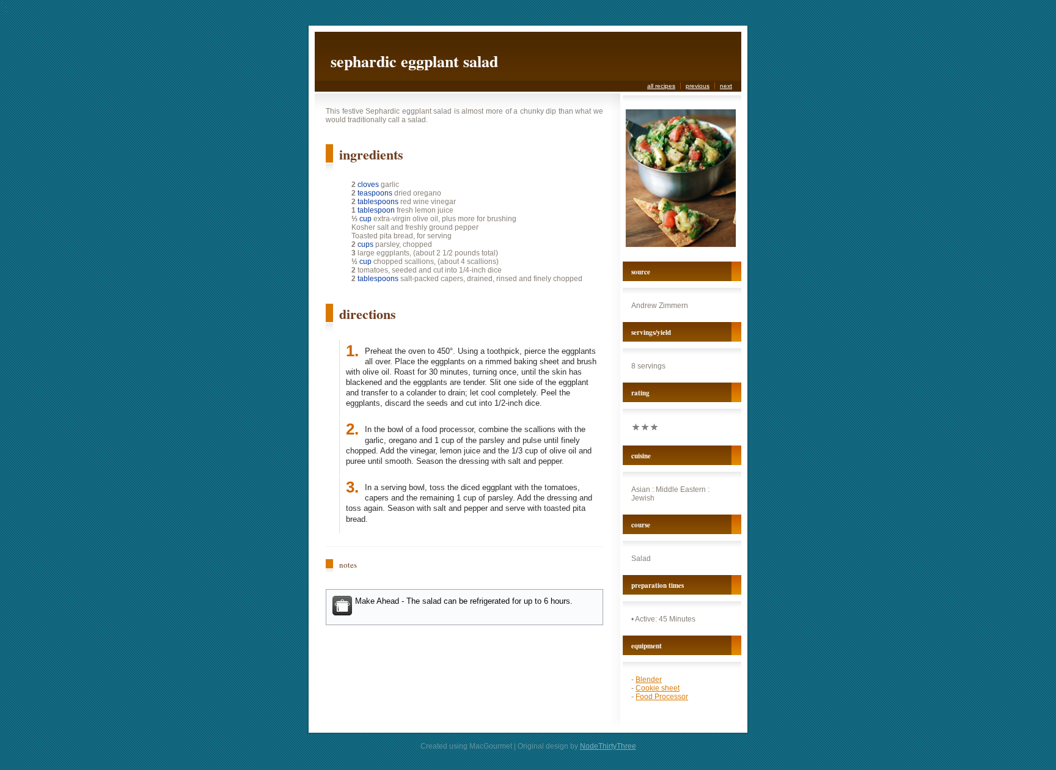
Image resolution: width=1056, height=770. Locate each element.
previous (698, 85)
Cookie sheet (658, 688)
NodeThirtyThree (608, 746)
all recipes (661, 85)
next (726, 85)
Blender (649, 679)
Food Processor (662, 696)
